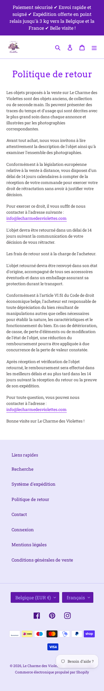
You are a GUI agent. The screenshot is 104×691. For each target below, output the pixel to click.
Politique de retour (30, 499)
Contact (19, 514)
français (76, 597)
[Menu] (94, 47)
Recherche (23, 469)
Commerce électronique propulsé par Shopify (52, 672)
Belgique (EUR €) (33, 597)
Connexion (23, 529)
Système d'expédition (33, 484)
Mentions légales (29, 544)
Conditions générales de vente (42, 560)
